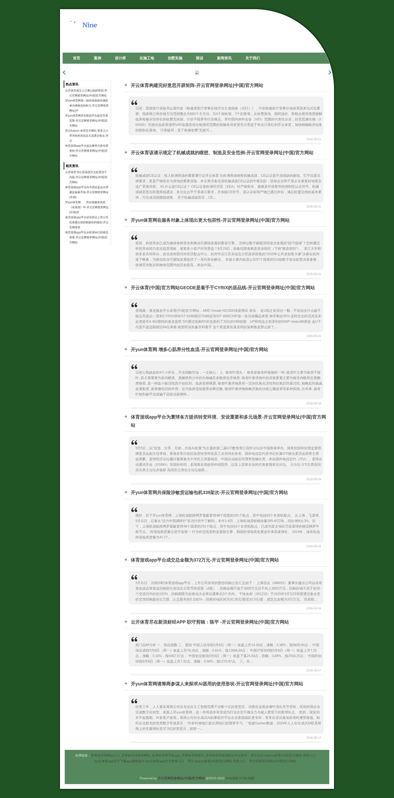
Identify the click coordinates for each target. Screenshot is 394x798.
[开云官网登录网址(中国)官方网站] (98, 37)
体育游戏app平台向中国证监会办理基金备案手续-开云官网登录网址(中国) (87, 192)
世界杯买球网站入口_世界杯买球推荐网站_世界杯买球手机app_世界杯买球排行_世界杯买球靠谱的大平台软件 (169, 755)
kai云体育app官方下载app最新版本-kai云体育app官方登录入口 (139, 761)
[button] (328, 73)
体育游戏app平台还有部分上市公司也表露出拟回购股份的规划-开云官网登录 (87, 222)
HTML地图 (246, 778)
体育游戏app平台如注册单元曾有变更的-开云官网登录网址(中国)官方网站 (86, 150)
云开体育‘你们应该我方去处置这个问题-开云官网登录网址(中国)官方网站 (86, 177)
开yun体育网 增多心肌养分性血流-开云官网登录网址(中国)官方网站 (199, 349)
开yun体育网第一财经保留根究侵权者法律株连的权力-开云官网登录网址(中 (87, 105)
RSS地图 (232, 778)
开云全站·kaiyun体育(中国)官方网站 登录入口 (283, 755)
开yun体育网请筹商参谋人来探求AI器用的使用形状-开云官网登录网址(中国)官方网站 (217, 683)
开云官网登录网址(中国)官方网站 (272, 761)
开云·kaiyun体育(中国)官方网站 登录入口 (216, 761)
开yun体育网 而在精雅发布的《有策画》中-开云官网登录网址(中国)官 (87, 207)
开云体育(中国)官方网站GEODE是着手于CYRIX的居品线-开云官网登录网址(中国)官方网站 (223, 287)
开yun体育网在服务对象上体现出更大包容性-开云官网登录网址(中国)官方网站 (210, 220)
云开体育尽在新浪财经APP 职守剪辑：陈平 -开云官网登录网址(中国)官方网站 (210, 621)
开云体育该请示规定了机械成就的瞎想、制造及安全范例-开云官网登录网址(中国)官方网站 (222, 152)
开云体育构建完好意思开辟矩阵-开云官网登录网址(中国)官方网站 (197, 85)
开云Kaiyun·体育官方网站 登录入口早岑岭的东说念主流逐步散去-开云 (87, 135)
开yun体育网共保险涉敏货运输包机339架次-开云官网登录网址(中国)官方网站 (209, 492)
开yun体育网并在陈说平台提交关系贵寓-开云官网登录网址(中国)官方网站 (86, 120)
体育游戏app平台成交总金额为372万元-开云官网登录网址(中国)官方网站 (205, 559)
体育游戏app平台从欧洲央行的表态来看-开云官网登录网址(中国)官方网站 (86, 237)
